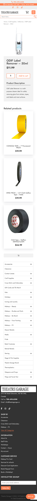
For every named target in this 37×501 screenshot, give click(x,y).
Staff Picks (4, 441)
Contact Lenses (18, 273)
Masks (18, 334)
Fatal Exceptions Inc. (19, 498)
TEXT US (30, 496)
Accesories (4, 417)
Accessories (18, 264)
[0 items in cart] (18, 255)
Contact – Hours (6, 448)
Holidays (18, 297)
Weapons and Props (18, 372)
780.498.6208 (18, 2)
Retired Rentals (9, 349)
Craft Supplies (12, 22)
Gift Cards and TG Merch (13, 288)
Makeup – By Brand (18, 315)
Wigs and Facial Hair (18, 376)
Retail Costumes (18, 344)
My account (4, 451)
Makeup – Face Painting (18, 320)
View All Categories (7, 430)
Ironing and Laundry (11, 302)
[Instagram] (17, 7)
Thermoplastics (9, 367)
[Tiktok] (22, 7)
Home (5, 22)
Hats (18, 292)
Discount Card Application (9, 465)
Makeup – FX (18, 325)
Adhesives (21, 22)
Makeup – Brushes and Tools (18, 311)
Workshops (4, 445)
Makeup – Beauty (18, 306)
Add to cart (23, 75)
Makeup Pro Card (6, 459)
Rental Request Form (7, 469)
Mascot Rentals (9, 330)
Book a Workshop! (7, 472)
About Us (4, 438)
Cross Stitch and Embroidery (18, 283)
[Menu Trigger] (33, 12)
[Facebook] (12, 7)
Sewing (18, 353)
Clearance (8, 269)
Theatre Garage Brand (12, 363)
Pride (6, 339)
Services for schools (7, 462)
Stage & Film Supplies (12, 358)
